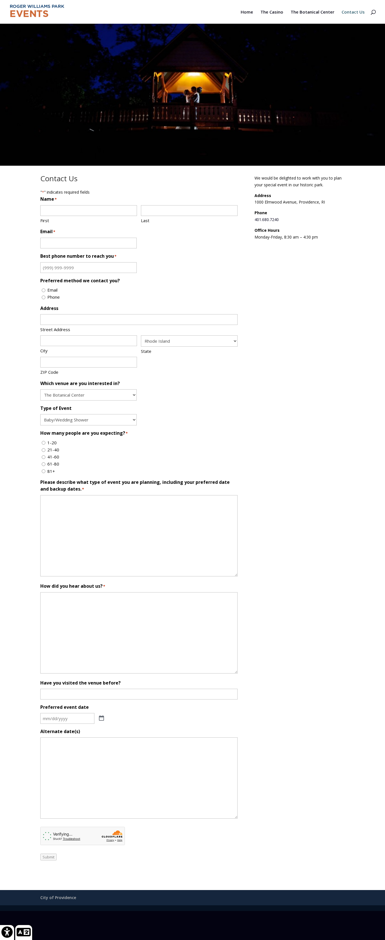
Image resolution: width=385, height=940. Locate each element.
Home (247, 12)
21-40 (53, 449)
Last (145, 220)
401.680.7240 (267, 219)
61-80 (53, 464)
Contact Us (353, 12)
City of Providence (58, 897)
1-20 (52, 442)
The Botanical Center (312, 12)
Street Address (55, 329)
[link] (7, 932)
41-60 (53, 457)
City (44, 350)
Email (52, 290)
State (146, 351)
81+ (51, 471)
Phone (53, 297)
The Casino (271, 12)
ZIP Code (49, 372)
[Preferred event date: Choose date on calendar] (101, 718)
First (44, 220)
